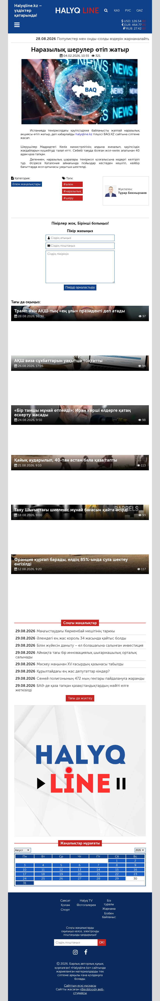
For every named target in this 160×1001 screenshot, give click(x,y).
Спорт (65, 909)
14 (98, 869)
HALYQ (77, 10)
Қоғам (65, 905)
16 (135, 869)
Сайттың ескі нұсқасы (80, 985)
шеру (69, 198)
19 (61, 874)
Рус (128, 10)
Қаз (117, 10)
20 (79, 874)
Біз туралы (109, 902)
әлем (69, 184)
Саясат (65, 900)
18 (43, 874)
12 (61, 869)
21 (98, 874)
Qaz (139, 10)
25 (43, 878)
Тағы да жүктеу (80, 698)
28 (98, 878)
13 (79, 869)
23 (135, 874)
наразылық (73, 191)
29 (117, 878)
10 (24, 869)
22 (117, 874)
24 (25, 878)
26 (61, 878)
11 (43, 869)
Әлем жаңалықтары (26, 184)
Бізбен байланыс (109, 915)
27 (79, 878)
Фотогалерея (86, 905)
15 (117, 869)
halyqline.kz (84, 134)
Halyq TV (86, 900)
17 (24, 874)
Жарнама (109, 908)
